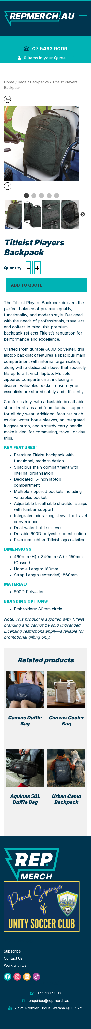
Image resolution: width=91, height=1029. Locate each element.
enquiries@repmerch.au (48, 1000)
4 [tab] (49, 195)
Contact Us (13, 958)
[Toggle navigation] (83, 19)
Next (82, 214)
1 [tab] (26, 195)
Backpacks (39, 82)
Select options (26, 732)
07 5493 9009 (49, 49)
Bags (22, 82)
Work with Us (15, 965)
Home (9, 82)
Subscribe (12, 951)
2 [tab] (33, 195)
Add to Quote (27, 285)
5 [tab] (56, 195)
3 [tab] (41, 195)
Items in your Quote (45, 57)
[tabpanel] (41, 143)
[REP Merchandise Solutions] (31, 864)
